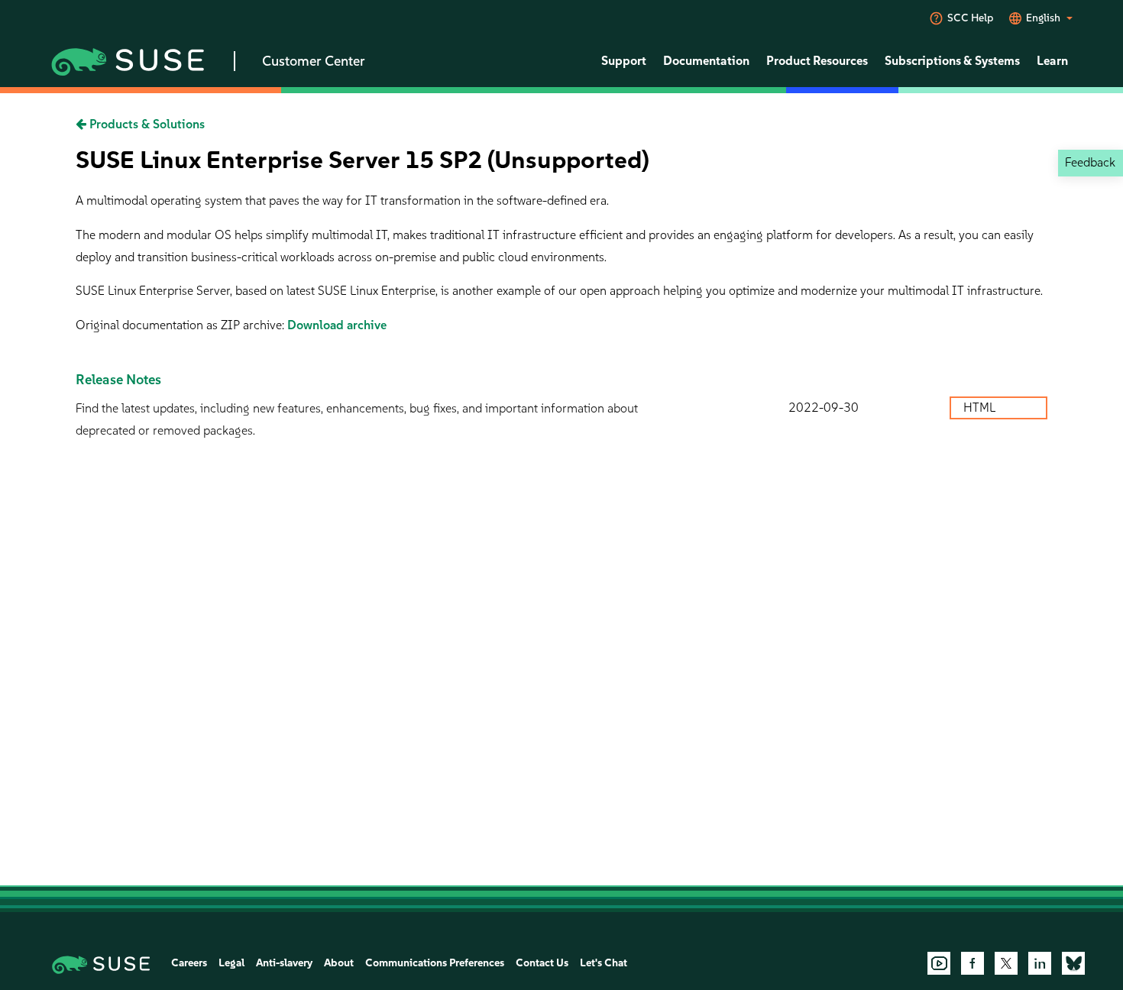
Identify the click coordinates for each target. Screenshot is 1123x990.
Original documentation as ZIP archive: (181, 325)
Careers (189, 962)
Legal (231, 962)
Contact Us (542, 962)
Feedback (1090, 162)
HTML (980, 407)
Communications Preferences (434, 962)
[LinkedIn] (1039, 963)
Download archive (337, 325)
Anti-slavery (284, 962)
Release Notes (118, 379)
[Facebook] (972, 963)
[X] (1006, 963)
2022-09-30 (823, 407)
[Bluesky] (1073, 963)
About (339, 962)
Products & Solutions (145, 124)
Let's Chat (603, 962)
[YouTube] (938, 963)
